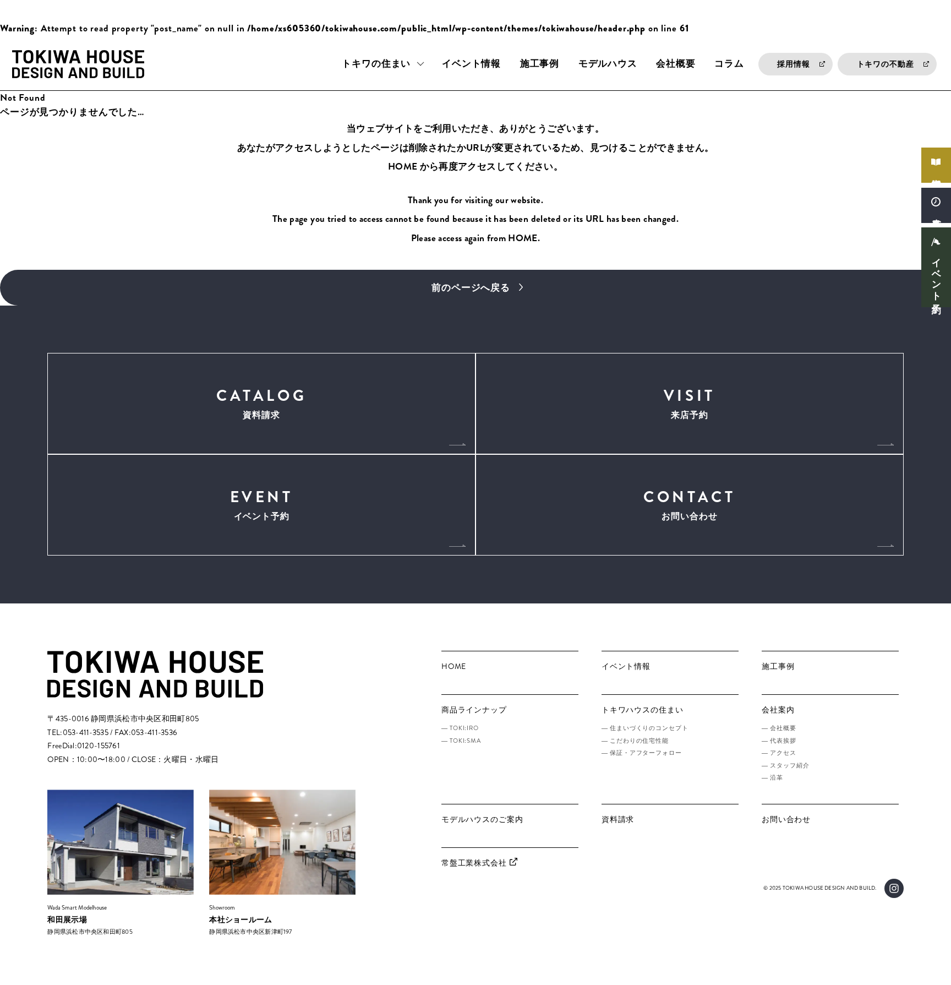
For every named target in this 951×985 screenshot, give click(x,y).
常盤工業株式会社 (474, 863)
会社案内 (778, 710)
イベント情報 (471, 63)
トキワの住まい (376, 63)
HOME (402, 166)
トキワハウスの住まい (643, 710)
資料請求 (936, 172)
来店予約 (936, 212)
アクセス (783, 752)
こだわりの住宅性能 (639, 740)
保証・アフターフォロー (646, 752)
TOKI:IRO (464, 727)
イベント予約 (936, 275)
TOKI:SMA (465, 740)
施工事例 (539, 63)
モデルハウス (607, 63)
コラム (729, 63)
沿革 (776, 777)
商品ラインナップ (474, 710)
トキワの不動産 (885, 64)
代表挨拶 (783, 740)
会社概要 (675, 63)
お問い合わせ (689, 504)
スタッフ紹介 (789, 765)
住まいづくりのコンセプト (649, 727)
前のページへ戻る (470, 288)
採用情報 (793, 64)
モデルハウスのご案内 (482, 819)
